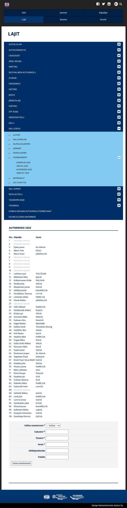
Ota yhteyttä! (19, 182)
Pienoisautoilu (16, 117)
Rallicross (14, 128)
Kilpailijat (103, 12)
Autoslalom (15, 44)
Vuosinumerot (20, 157)
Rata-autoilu (15, 194)
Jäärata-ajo (15, 100)
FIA (46, 497)
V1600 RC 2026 (22, 173)
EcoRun (13, 78)
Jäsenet (63, 12)
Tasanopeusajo (16, 200)
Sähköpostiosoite (37, 450)
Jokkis (12, 95)
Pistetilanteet (20, 153)
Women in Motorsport (59, 497)
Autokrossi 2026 (24, 169)
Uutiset (16, 135)
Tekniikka (14, 205)
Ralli (11, 123)
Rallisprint (15, 189)
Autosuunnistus (17, 50)
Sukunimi (39, 431)
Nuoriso (63, 19)
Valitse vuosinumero (34, 425)
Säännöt (17, 148)
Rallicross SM (20, 139)
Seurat (103, 19)
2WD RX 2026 (22, 166)
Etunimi (40, 438)
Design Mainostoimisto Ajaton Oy (107, 505)
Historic (13, 89)
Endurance (15, 83)
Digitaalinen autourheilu (22, 72)
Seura (41, 444)
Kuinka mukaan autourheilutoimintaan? (30, 211)
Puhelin (41, 457)
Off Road (13, 111)
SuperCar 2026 (23, 162)
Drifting (13, 67)
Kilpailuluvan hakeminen (22, 217)
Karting (13, 106)
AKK (24, 12)
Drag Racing (15, 61)
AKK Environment (52, 497)
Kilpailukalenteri (21, 144)
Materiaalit (18, 178)
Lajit (24, 19)
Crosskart (14, 55)
